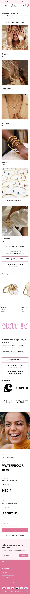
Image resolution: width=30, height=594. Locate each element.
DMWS (17, 591)
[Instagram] (17, 582)
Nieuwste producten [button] (8, 274)
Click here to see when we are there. (13, 352)
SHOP (3, 56)
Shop (3, 165)
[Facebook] (13, 582)
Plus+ (21, 591)
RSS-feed (26, 591)
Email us (7, 577)
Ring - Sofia (4, 307)
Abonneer (24, 555)
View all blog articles (14, 530)
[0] (27, 6)
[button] (2, 6)
